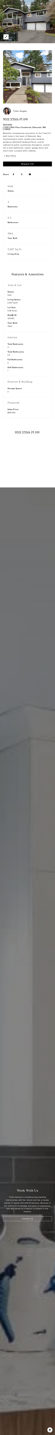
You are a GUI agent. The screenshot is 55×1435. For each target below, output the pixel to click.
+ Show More (10, 156)
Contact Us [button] (27, 1218)
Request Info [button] (27, 164)
